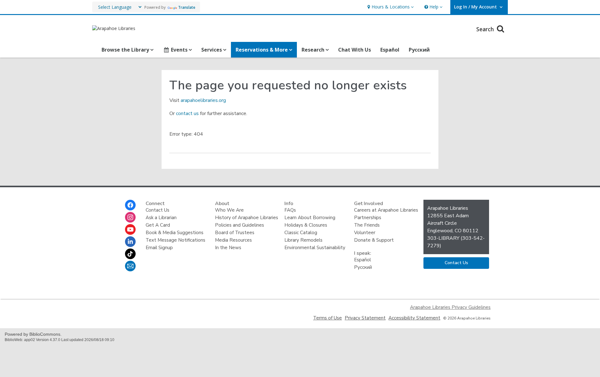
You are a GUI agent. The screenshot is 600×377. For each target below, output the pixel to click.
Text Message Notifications (175, 240)
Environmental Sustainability (314, 247)
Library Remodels (303, 240)
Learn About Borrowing (309, 217)
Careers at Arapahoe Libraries (386, 210)
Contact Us (157, 210)
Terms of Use (327, 318)
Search (485, 29)
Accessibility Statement (414, 318)
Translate (186, 7)
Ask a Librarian (161, 217)
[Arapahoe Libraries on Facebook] (130, 205)
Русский (419, 49)
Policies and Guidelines (239, 225)
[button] (390, 7)
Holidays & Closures (305, 225)
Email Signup (159, 247)
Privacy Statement (365, 318)
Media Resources (233, 240)
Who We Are (229, 210)
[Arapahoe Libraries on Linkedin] (130, 241)
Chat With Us (354, 49)
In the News (228, 247)
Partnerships (367, 217)
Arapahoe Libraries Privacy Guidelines (450, 307)
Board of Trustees (234, 232)
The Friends (367, 225)
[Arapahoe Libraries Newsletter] (130, 266)
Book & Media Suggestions (174, 232)
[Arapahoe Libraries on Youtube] (130, 229)
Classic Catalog (300, 232)
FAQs (290, 210)
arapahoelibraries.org (203, 100)
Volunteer (364, 232)
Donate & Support (374, 240)
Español (389, 49)
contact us (187, 113)
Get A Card (158, 225)
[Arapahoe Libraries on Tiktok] (130, 254)
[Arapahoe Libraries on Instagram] (130, 217)
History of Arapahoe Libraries (246, 217)
